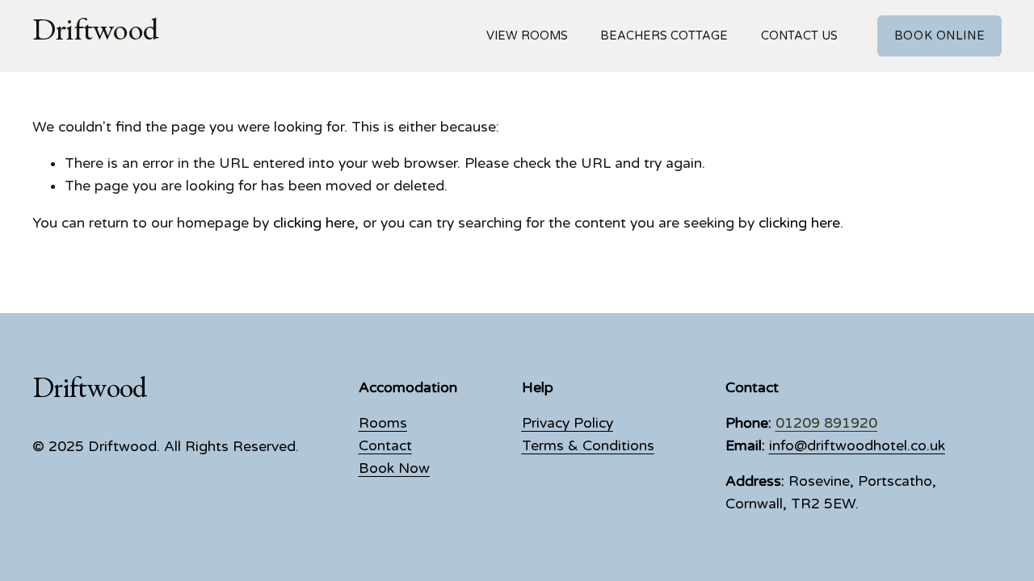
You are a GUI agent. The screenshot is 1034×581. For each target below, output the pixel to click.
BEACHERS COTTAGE (664, 36)
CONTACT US (799, 36)
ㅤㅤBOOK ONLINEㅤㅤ (939, 36)
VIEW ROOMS (527, 36)
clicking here (314, 223)
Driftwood (95, 35)
